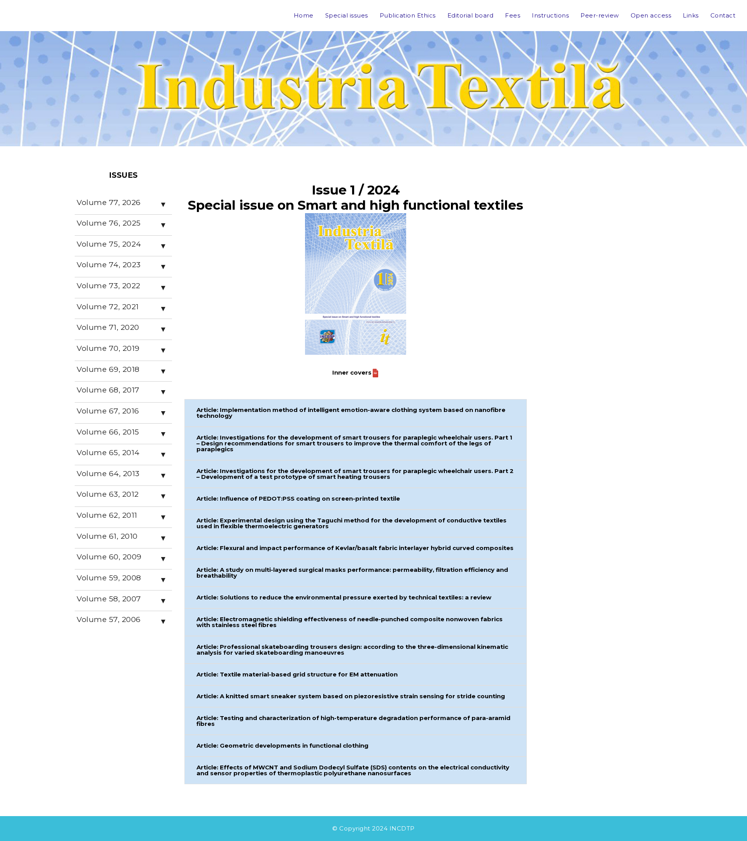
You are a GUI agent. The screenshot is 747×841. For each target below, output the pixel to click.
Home (304, 15)
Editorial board (470, 15)
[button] (355, 413)
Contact (723, 15)
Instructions (550, 15)
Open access (651, 15)
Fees (512, 15)
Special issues (346, 15)
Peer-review (599, 15)
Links (691, 15)
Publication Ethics (408, 15)
